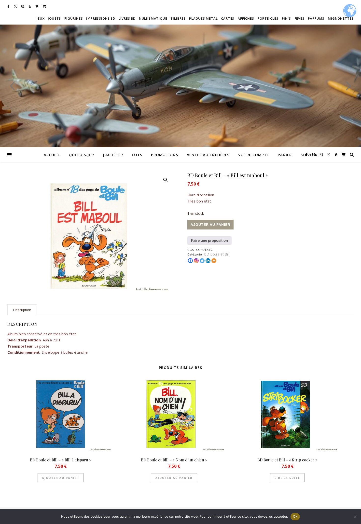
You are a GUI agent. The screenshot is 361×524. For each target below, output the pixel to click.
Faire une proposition (209, 240)
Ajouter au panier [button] (60, 478)
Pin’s (286, 18)
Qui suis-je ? (81, 154)
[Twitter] (202, 260)
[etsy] (30, 6)
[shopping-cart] (44, 6)
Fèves (299, 18)
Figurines (73, 18)
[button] (165, 179)
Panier (285, 154)
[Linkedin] (208, 260)
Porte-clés (268, 18)
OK (295, 516)
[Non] (354, 516)
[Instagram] (196, 260)
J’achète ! (113, 154)
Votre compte (253, 154)
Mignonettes (341, 18)
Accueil (52, 154)
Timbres (178, 18)
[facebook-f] (8, 6)
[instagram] (23, 6)
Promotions (164, 154)
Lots (137, 154)
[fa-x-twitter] (16, 6)
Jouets (54, 18)
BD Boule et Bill (216, 254)
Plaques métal (203, 18)
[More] (213, 260)
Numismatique (153, 18)
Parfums (316, 18)
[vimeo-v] (37, 6)
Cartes (227, 18)
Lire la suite (287, 478)
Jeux (40, 18)
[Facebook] (190, 260)
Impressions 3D (100, 18)
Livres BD (127, 18)
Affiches (246, 18)
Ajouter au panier (210, 225)
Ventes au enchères (208, 154)
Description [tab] (22, 310)
